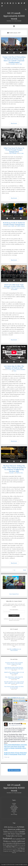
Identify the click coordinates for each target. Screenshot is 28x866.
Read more (15, 124)
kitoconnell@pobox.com (15, 649)
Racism (4, 849)
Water (23, 851)
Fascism (20, 836)
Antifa (23, 829)
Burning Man (14, 806)
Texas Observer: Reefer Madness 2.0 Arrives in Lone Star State (14, 687)
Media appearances (8, 845)
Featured (7, 838)
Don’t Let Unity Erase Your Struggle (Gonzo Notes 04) (14, 276)
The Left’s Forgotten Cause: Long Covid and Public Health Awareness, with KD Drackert (14, 682)
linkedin (20, 843)
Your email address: (14, 609)
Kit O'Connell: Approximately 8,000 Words (14, 16)
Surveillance (14, 849)
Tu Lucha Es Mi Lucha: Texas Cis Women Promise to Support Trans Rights (14, 663)
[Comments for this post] (21, 461)
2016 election (8, 827)
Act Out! (9, 369)
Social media (9, 849)
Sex (14, 813)
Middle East (17, 845)
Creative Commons (20, 226)
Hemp (5, 841)
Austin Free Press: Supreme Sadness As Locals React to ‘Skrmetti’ (14, 673)
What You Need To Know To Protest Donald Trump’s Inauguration (14, 140)
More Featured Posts (14, 594)
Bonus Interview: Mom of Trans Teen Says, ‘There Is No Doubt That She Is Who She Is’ (14, 668)
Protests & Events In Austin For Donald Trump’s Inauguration (14, 214)
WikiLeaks (14, 852)
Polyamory (14, 811)
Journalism (13, 64)
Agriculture (5, 829)
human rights (16, 841)
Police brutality (19, 847)
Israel (23, 841)
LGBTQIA (14, 810)
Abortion (15, 827)
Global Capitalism (14, 807)
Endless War (14, 836)
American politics (14, 829)
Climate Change (15, 834)
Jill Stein (4, 843)
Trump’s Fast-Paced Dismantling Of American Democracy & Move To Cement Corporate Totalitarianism (14, 48)
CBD (9, 834)
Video (15, 371)
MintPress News (19, 472)
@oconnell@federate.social (16, 698)
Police (14, 847)
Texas (23, 849)
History (9, 841)
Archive (9, 226)
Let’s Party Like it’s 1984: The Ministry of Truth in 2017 (14, 367)
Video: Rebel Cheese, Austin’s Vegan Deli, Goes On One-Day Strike (14, 677)
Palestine (9, 847)
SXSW (19, 849)
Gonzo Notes (22, 288)
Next (24, 570)
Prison (23, 847)
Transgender (5, 851)
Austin (10, 153)
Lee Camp (19, 64)
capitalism (5, 834)
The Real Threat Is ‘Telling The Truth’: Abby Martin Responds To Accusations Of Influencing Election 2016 (14, 457)
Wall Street (11, 851)
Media (23, 843)
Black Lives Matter (14, 832)
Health (23, 839)
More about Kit (14, 650)
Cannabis (21, 832)
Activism (14, 803)
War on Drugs (14, 814)
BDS (8, 831)
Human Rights (14, 809)
